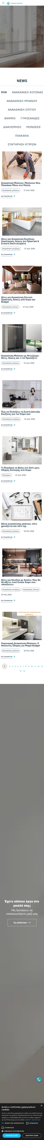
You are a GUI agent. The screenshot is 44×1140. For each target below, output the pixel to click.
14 (21, 671)
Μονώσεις (33, 127)
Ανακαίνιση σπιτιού (22, 109)
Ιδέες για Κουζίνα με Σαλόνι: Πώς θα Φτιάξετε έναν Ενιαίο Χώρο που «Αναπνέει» (21, 582)
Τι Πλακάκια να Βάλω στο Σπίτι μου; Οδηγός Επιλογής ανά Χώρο (20, 469)
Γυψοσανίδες (30, 118)
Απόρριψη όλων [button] (32, 1136)
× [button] (41, 1106)
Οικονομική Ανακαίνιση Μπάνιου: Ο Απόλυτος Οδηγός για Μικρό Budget (20, 644)
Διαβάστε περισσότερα (32, 1120)
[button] (22, 1131)
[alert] (22, 1121)
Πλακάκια (22, 135)
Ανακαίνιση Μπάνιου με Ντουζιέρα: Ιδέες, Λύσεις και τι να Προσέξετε (20, 356)
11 (35, 666)
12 (38, 666)
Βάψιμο (10, 118)
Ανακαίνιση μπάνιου (22, 101)
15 (24, 671)
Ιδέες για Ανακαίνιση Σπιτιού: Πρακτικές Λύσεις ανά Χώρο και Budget (18, 299)
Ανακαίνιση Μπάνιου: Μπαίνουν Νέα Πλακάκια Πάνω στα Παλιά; (20, 184)
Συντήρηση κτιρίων (22, 144)
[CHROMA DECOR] (14, 3)
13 (42, 666)
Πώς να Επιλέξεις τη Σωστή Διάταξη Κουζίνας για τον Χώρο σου (20, 412)
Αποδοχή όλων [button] (12, 1136)
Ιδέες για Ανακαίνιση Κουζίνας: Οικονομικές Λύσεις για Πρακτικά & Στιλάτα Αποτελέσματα (20, 241)
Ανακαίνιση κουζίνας (27, 92)
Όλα (4, 92)
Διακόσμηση (12, 127)
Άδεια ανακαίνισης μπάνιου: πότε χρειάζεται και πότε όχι (19, 525)
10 (32, 666)
